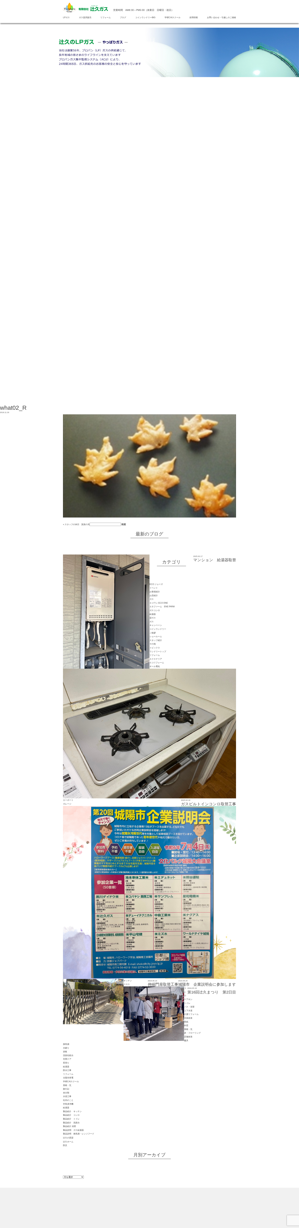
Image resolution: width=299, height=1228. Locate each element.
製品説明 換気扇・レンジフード (78, 1134)
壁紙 (186, 1022)
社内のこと (68, 1100)
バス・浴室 (189, 1007)
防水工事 (67, 1070)
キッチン (128, 980)
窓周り (66, 1063)
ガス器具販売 (85, 17)
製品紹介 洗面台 (71, 1122)
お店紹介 (154, 595)
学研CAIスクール (172, 17)
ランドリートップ (158, 651)
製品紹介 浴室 (69, 1126)
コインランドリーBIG (145, 17)
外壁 (186, 1025)
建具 (186, 1040)
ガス (152, 599)
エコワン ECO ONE (159, 603)
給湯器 (153, 614)
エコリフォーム (157, 662)
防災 (65, 1145)
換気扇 (66, 1044)
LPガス (66, 17)
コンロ (185, 992)
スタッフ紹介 (156, 640)
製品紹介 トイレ (71, 1119)
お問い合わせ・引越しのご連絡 (221, 17)
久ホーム (68, 1141)
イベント (154, 588)
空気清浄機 (68, 1104)
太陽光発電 (68, 1077)
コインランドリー (158, 629)
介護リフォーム (191, 1014)
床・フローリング (192, 1033)
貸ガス (153, 618)
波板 (65, 1051)
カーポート (68, 800)
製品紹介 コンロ (71, 1115)
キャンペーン (156, 625)
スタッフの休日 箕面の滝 (77, 524)
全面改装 (188, 1018)
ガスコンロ (155, 610)
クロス (127, 984)
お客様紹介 (155, 591)
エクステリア (156, 659)
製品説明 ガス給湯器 (73, 1130)
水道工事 (67, 1096)
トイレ (187, 1003)
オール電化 (155, 666)
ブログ (123, 17)
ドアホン (188, 999)
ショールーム (156, 636)
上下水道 (188, 1010)
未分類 (66, 1093)
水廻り (66, 1048)
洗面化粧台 (68, 1055)
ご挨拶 (153, 633)
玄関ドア (67, 1059)
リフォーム (105, 17)
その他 (153, 644)
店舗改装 (188, 1036)
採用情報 (193, 17)
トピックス (155, 648)
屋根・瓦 (188, 1029)
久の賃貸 (68, 1138)
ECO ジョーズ (156, 584)
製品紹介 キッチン (72, 1111)
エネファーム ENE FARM (162, 606)
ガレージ (67, 804)
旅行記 (66, 1089)
